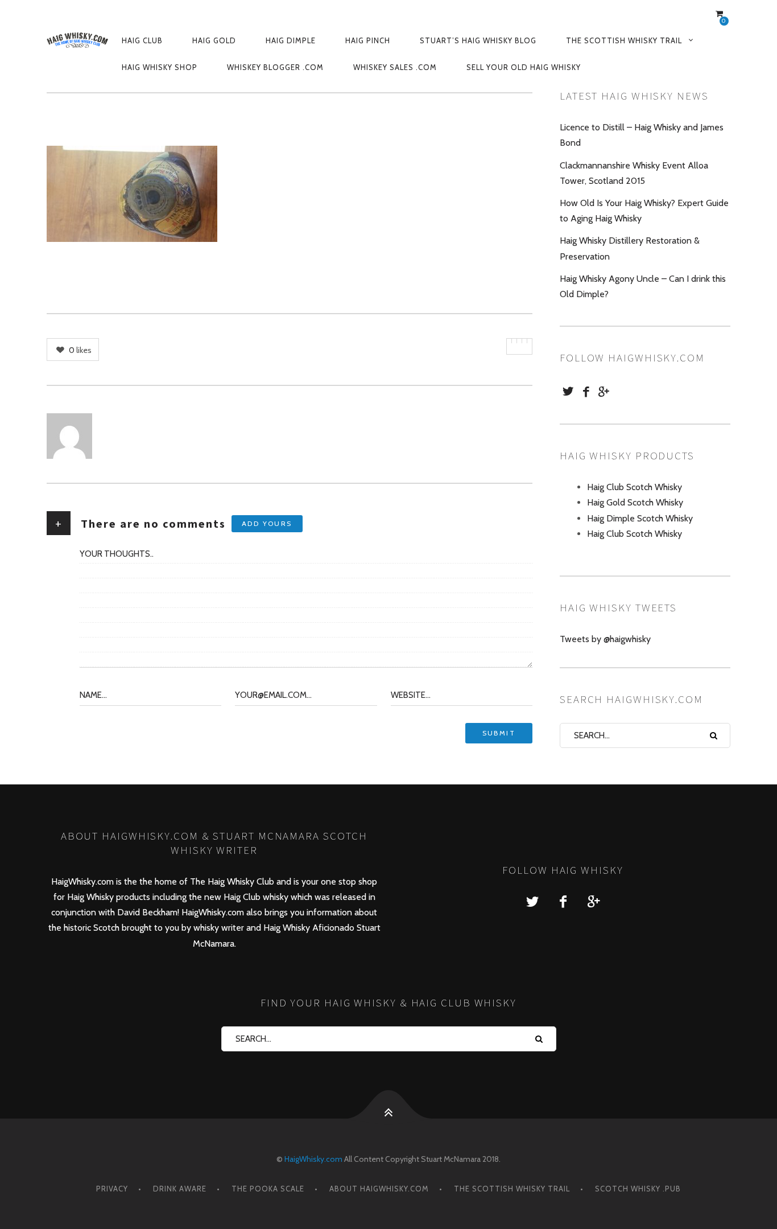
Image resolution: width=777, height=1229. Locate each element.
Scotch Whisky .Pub (638, 1188)
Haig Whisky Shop (159, 67)
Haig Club (142, 40)
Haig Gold (214, 40)
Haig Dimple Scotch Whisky (640, 518)
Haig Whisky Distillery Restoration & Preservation (630, 248)
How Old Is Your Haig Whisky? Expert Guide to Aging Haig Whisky (644, 211)
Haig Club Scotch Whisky (634, 487)
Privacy (112, 1188)
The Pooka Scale (268, 1188)
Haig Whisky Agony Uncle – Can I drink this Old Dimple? (643, 286)
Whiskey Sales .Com (395, 67)
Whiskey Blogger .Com (275, 67)
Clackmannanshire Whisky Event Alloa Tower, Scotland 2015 (634, 173)
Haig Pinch (367, 40)
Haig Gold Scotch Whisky (635, 502)
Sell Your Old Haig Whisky (523, 67)
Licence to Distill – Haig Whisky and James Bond (642, 135)
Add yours (267, 523)
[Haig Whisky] (77, 39)
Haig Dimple (291, 40)
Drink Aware (179, 1188)
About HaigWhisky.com (379, 1188)
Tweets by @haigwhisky (605, 639)
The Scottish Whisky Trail (624, 40)
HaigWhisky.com (313, 1159)
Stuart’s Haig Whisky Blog (478, 40)
